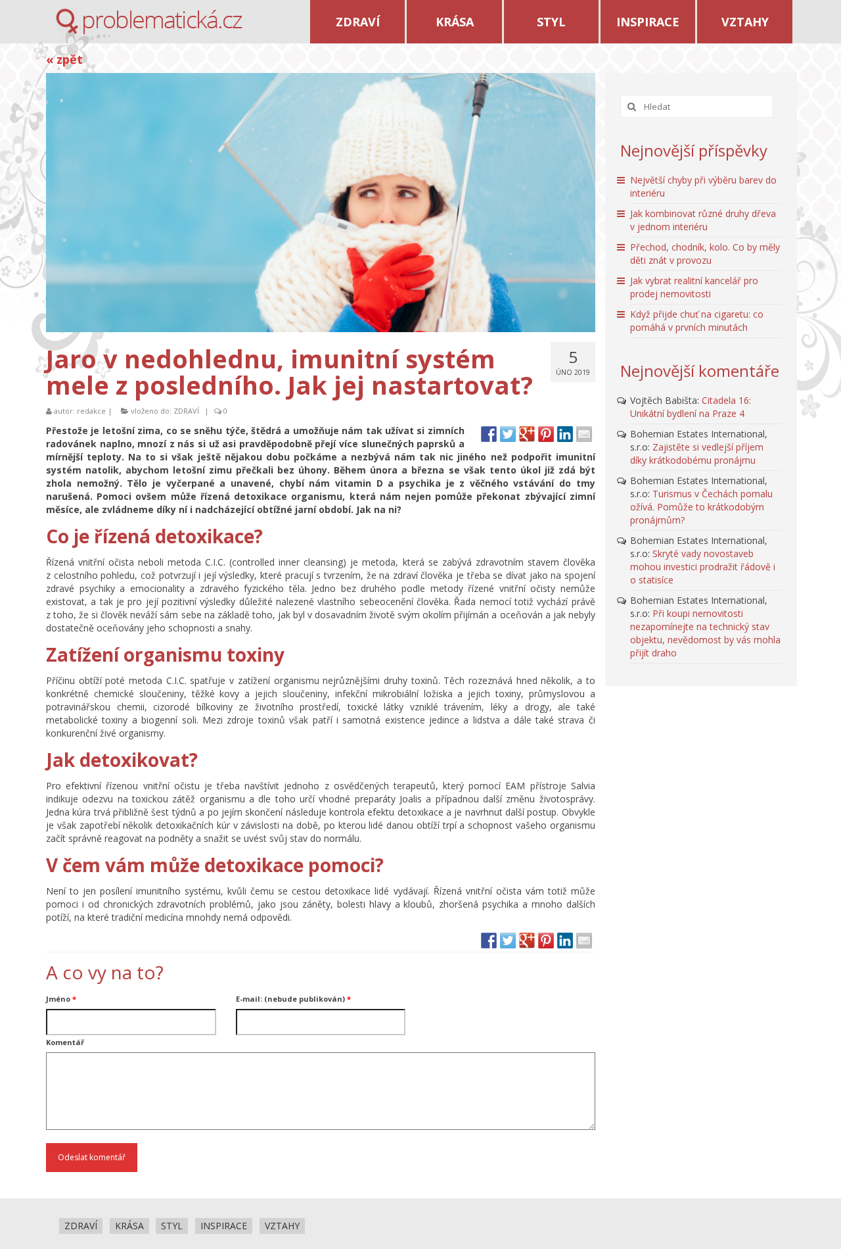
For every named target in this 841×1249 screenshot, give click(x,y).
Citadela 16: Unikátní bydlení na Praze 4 (690, 407)
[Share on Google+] (527, 434)
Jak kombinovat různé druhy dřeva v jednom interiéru (703, 220)
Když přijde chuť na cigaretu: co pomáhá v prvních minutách (696, 320)
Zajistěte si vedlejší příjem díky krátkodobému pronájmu (696, 453)
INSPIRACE (647, 22)
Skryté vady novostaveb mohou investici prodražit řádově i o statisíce (702, 566)
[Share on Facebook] (489, 434)
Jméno (61, 999)
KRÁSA (455, 22)
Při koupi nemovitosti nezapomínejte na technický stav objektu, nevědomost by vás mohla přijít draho (705, 633)
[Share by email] (584, 434)
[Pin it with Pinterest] (546, 434)
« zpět (64, 59)
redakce (91, 411)
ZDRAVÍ (358, 22)
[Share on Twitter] (508, 434)
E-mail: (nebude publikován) (293, 999)
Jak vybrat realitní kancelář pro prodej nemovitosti (694, 287)
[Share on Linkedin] (565, 434)
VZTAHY (745, 22)
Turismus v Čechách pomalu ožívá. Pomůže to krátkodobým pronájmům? (701, 506)
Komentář (65, 1042)
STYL (551, 22)
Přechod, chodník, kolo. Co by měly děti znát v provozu (705, 253)
